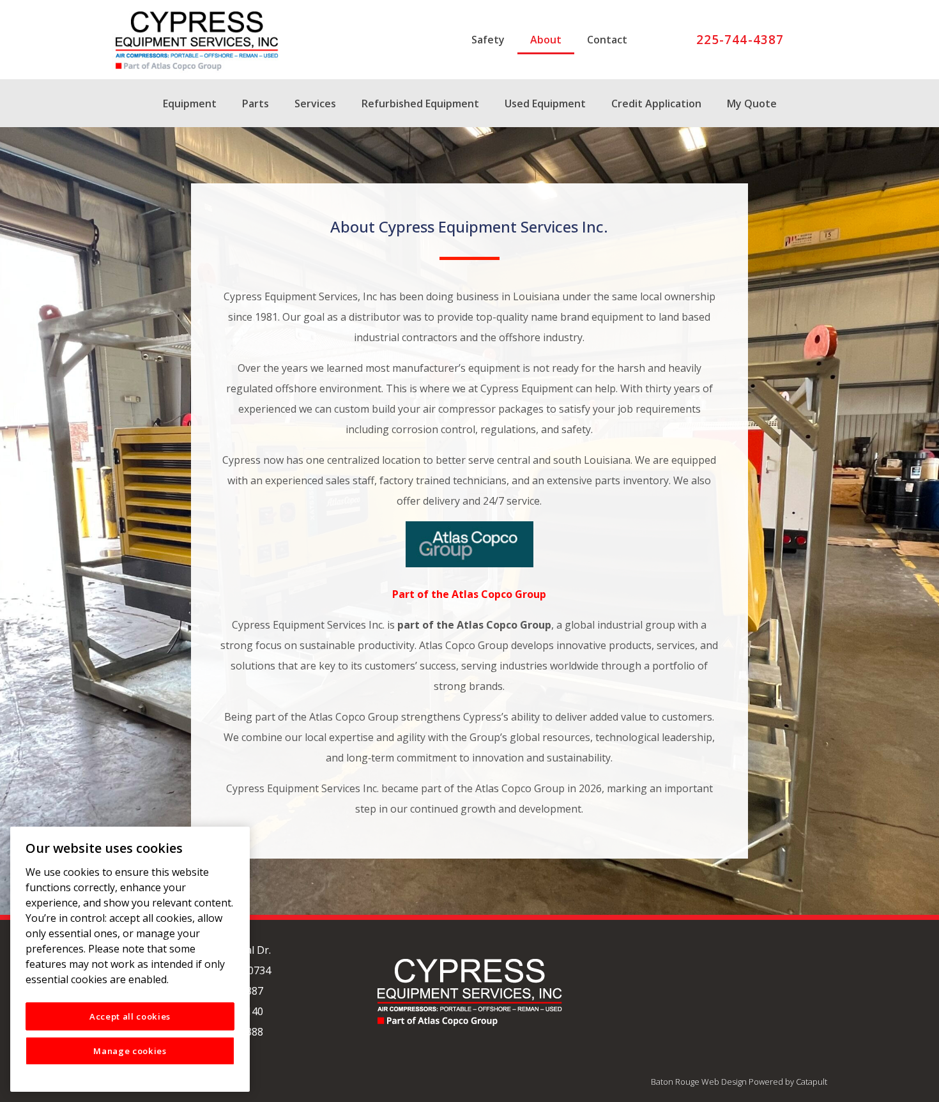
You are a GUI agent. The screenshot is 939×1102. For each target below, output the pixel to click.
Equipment (190, 103)
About (545, 40)
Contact (607, 40)
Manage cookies (129, 1051)
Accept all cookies (130, 1016)
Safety (488, 40)
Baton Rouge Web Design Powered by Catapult (739, 1081)
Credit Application (656, 103)
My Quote (752, 103)
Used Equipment (545, 103)
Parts (255, 103)
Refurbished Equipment (420, 103)
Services (315, 103)
